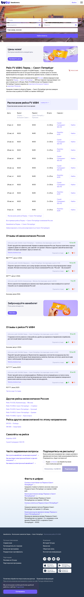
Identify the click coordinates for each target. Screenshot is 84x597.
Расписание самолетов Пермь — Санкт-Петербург (27, 534)
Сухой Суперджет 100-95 (15, 442)
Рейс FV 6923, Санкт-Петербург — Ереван (21, 412)
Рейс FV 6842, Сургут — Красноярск (19, 416)
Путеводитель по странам (12, 546)
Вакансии (46, 546)
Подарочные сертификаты (13, 552)
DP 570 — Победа (12, 423)
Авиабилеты (7, 534)
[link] (15, 59)
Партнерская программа (12, 563)
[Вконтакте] (49, 558)
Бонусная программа (11, 549)
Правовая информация (45, 579)
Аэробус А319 (11, 438)
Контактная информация (52, 552)
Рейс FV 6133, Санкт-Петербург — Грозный (21, 409)
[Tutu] (5, 2)
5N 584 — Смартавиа (13, 427)
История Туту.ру (49, 543)
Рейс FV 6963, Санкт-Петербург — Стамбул (21, 406)
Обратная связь (48, 549)
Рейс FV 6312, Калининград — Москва (19, 403)
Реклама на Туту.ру (10, 560)
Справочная (7, 543)
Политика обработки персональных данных (19, 579)
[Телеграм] (44, 558)
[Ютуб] (53, 558)
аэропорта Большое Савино (38, 84)
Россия (40, 78)
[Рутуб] (58, 558)
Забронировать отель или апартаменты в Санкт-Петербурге (28, 228)
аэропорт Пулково (14, 86)
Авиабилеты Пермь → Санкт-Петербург (20, 224)
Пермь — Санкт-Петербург (23, 80)
